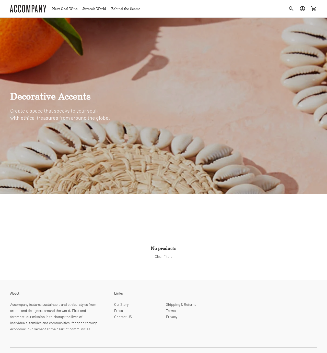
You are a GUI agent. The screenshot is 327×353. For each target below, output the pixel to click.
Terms (171, 310)
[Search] (291, 8)
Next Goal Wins (64, 8)
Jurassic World (94, 8)
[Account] (302, 8)
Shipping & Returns (181, 304)
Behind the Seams (125, 8)
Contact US (123, 316)
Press (118, 310)
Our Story (121, 304)
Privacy (171, 316)
